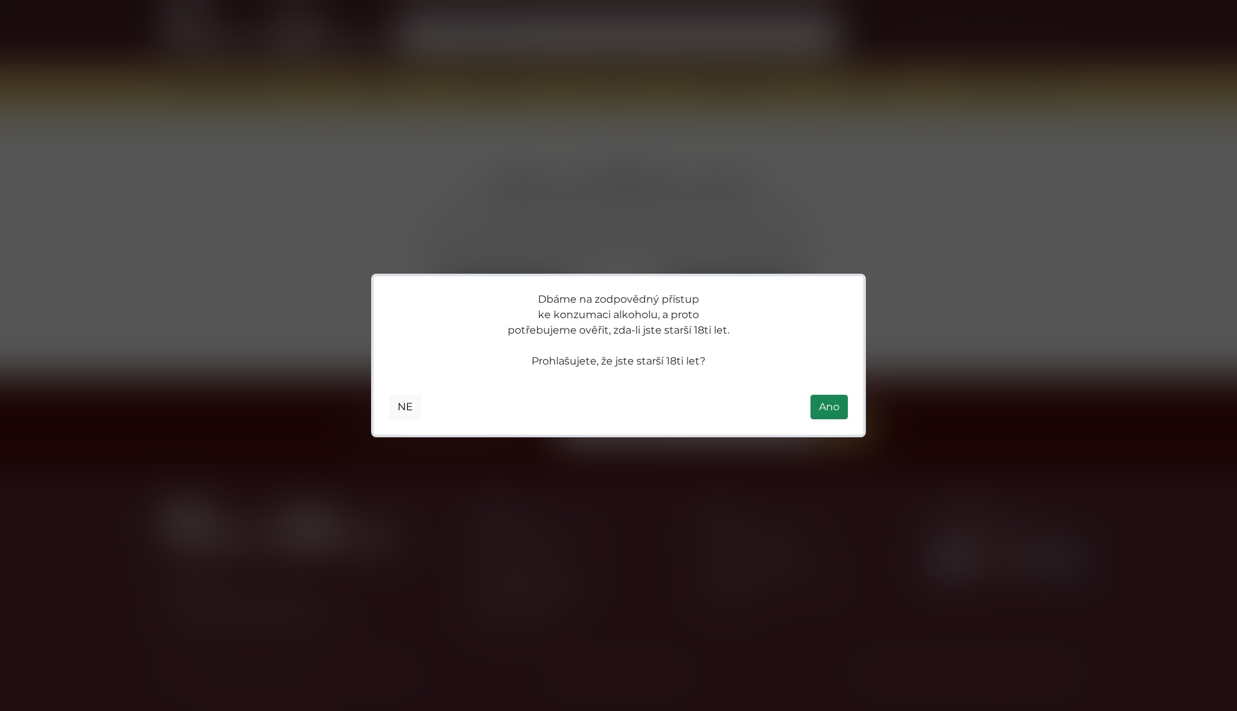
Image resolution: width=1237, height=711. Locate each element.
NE (405, 407)
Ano (829, 407)
